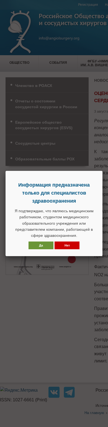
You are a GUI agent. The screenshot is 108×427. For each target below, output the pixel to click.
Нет (67, 245)
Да (41, 245)
